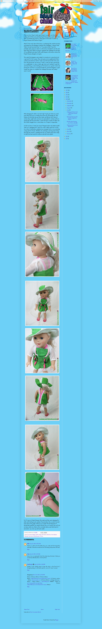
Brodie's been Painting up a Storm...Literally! (72, 122)
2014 (67, 97)
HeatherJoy (29, 564)
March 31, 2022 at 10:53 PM (39, 575)
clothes (37, 534)
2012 (67, 136)
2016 (67, 92)
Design (40, 534)
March (68, 131)
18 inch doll (29, 534)
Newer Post (26, 609)
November (69, 103)
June (68, 129)
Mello (28, 543)
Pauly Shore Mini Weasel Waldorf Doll (74, 70)
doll (42, 534)
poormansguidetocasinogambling (34, 583)
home (52, 534)
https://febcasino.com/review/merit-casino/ (37, 584)
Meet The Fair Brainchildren (72, 32)
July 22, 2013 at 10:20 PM (39, 564)
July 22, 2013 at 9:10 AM (35, 554)
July (68, 110)
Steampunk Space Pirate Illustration (72, 125)
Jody (28, 554)
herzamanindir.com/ (36, 580)
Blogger (56, 620)
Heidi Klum (49, 534)
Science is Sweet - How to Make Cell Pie (74, 63)
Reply (28, 549)
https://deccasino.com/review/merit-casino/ (41, 578)
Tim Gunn (41, 536)
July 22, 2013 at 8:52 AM (35, 543)
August (69, 108)
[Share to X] (43, 532)
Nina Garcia (31, 536)
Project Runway (36, 536)
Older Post (57, 609)
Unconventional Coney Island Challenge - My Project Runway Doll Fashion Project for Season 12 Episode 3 (72, 79)
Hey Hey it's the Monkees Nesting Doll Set (74, 56)
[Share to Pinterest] (46, 532)
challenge (33, 534)
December (69, 101)
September (69, 105)
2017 (67, 90)
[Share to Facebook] (45, 532)
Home (42, 609)
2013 (67, 99)
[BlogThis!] (42, 532)
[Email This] (41, 532)
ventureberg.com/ (45, 581)
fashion (45, 534)
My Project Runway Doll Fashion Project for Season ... (72, 118)
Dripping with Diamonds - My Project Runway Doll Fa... (72, 113)
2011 (67, 138)
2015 (67, 95)
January (69, 133)
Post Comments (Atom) (35, 612)
